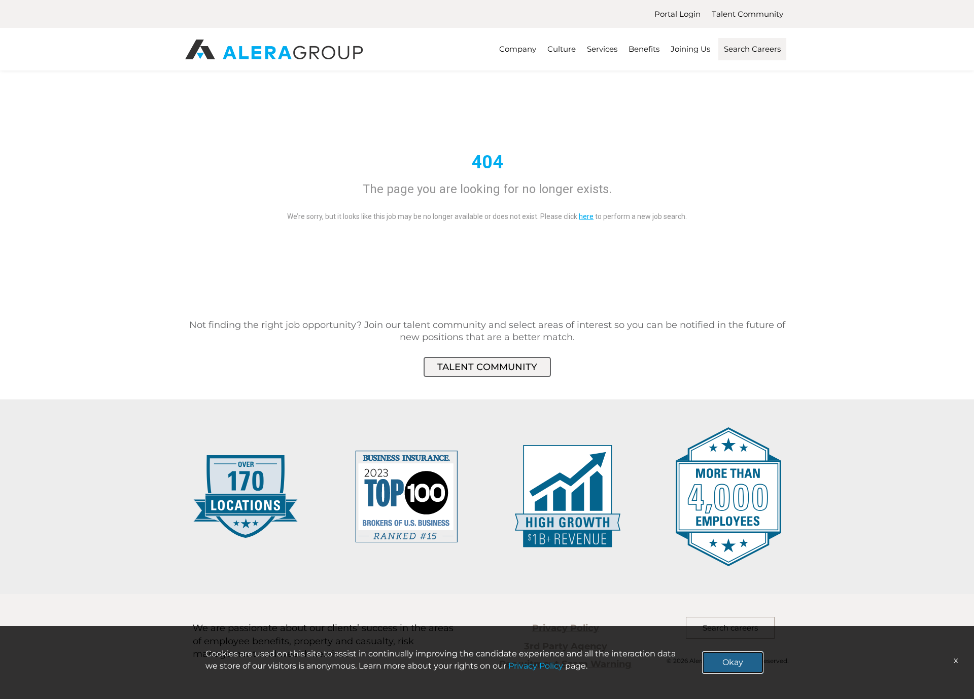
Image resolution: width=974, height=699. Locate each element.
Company (517, 49)
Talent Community (747, 14)
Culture (561, 49)
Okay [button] (732, 662)
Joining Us (690, 49)
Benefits (644, 49)
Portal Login (677, 14)
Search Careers (752, 49)
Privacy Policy (535, 666)
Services (602, 49)
